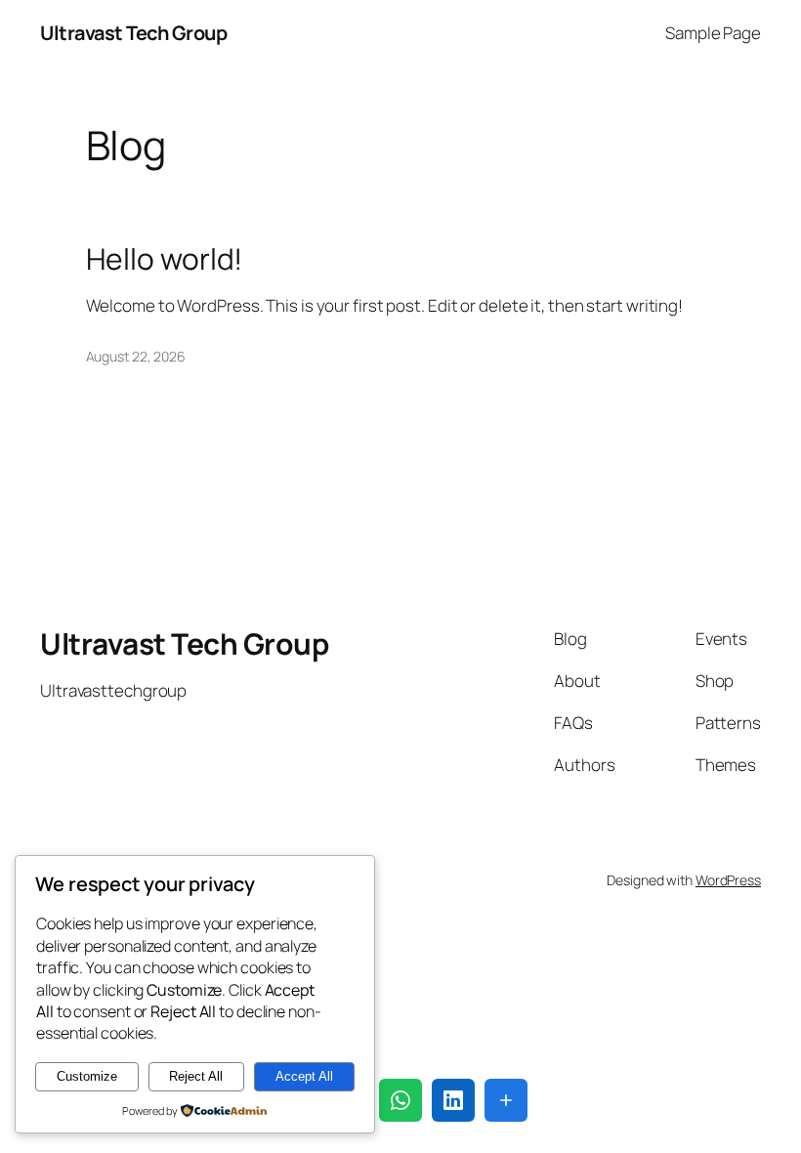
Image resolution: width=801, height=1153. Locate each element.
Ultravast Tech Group (133, 33)
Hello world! (164, 259)
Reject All (196, 1076)
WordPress (728, 880)
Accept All (304, 1076)
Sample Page (713, 32)
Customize (87, 1076)
